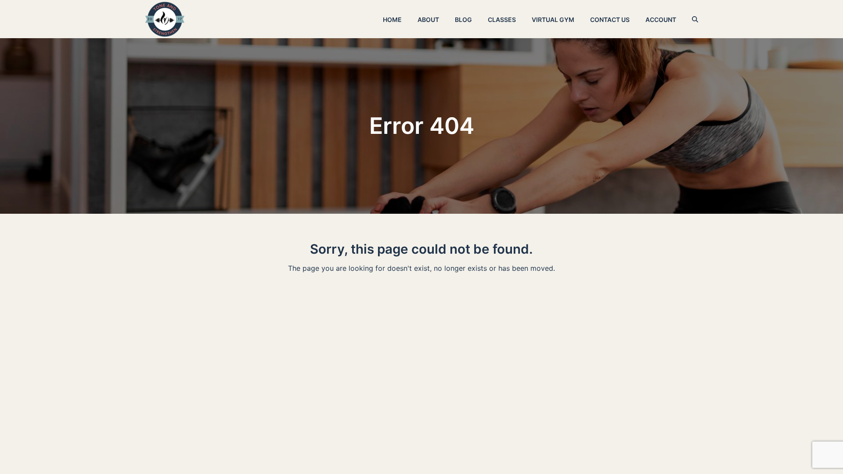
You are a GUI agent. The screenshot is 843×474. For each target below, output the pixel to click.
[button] (695, 19)
